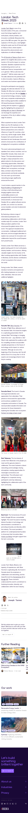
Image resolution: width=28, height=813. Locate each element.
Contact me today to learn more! (11, 413)
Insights (4, 13)
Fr (26, 803)
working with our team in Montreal (11, 110)
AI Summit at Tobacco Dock (12, 57)
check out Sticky (7, 536)
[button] (26, 644)
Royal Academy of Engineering (10, 187)
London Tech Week (7, 28)
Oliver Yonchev (14, 325)
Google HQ (4, 579)
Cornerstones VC (18, 577)
